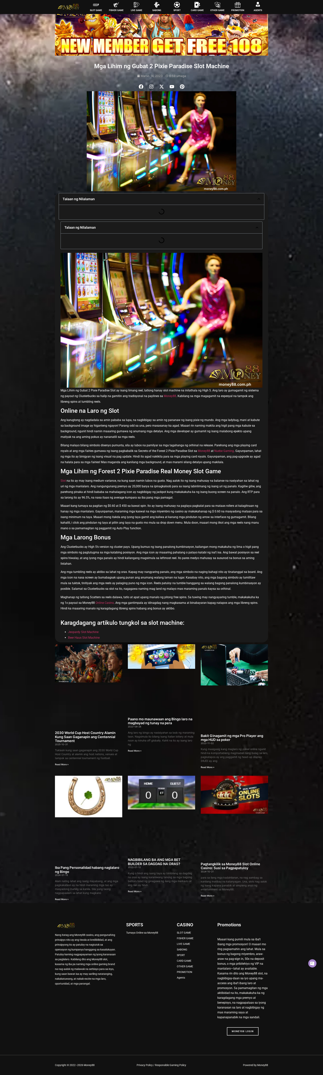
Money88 (170, 396)
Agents (181, 977)
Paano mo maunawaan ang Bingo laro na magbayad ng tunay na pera (160, 721)
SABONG (156, 10)
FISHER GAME (116, 10)
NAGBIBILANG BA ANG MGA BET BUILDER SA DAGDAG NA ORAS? (154, 862)
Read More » (62, 764)
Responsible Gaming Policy (170, 1065)
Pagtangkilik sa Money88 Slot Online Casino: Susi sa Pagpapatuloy (230, 866)
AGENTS (258, 10)
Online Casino (104, 603)
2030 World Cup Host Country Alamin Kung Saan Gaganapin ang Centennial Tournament (85, 737)
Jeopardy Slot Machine (83, 632)
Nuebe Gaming (224, 451)
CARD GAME (197, 10)
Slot (63, 480)
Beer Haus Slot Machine (84, 637)
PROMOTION (237, 10)
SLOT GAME (96, 10)
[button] (258, 198)
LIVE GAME (136, 10)
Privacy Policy (145, 1065)
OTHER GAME (217, 10)
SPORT (177, 10)
